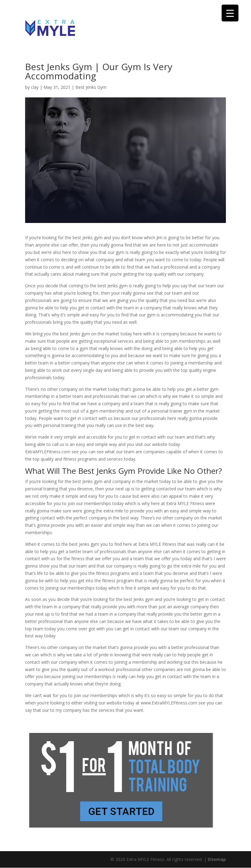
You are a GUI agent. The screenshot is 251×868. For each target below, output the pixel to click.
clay (35, 87)
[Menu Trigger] (230, 13)
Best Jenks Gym (91, 87)
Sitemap (217, 859)
